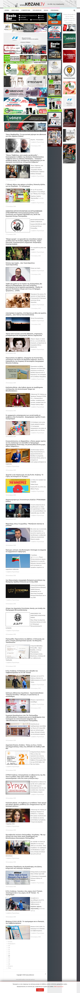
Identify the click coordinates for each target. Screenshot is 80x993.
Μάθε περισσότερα (58, 986)
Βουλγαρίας (35, 557)
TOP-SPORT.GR (37, 10)
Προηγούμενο (11, 943)
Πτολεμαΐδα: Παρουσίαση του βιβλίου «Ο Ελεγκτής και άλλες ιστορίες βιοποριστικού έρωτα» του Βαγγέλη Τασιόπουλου (25, 640)
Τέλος (9, 968)
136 (9, 960)
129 (9, 945)
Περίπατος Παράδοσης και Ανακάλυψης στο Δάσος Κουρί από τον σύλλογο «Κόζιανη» (24, 867)
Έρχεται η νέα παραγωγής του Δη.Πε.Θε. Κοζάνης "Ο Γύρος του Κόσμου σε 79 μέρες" (24, 475)
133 (9, 953)
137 (9, 962)
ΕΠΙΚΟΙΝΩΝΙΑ (55, 10)
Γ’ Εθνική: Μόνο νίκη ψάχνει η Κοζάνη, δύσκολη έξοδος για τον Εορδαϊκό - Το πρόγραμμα (25, 185)
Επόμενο (10, 966)
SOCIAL (46, 10)
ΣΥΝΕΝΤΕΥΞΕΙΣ (25, 10)
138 (9, 964)
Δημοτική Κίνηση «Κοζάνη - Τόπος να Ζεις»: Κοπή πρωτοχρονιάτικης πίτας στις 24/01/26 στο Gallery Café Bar (25, 746)
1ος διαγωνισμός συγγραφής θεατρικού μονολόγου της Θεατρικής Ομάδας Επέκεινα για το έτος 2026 (25, 581)
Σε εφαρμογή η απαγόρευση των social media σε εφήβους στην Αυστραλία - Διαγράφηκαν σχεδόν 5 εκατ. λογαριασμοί (25, 417)
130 (9, 947)
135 (9, 958)
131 (9, 949)
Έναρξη (10, 941)
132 (9, 951)
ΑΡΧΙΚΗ (7, 10)
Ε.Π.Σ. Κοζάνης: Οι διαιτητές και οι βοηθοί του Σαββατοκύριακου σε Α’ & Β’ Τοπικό (22, 671)
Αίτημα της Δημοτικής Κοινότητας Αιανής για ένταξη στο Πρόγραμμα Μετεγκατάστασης (25, 609)
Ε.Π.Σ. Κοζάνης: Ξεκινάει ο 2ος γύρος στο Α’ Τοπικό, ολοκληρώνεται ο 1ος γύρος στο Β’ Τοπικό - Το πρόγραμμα (24, 892)
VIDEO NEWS (15, 10)
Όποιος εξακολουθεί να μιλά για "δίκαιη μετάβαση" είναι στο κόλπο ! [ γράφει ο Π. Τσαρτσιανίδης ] (69, 18)
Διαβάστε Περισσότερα (37, 142)
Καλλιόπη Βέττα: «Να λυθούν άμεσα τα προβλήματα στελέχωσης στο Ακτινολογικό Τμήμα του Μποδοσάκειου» (24, 389)
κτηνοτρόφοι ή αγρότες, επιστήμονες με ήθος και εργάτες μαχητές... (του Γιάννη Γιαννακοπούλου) (26, 314)
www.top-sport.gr (30, 979)
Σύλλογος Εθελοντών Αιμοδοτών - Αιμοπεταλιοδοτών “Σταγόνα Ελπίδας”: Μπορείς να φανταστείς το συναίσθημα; (24, 694)
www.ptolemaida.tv (21, 979)
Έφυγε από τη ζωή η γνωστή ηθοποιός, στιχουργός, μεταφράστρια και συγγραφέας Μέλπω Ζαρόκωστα (24, 334)
